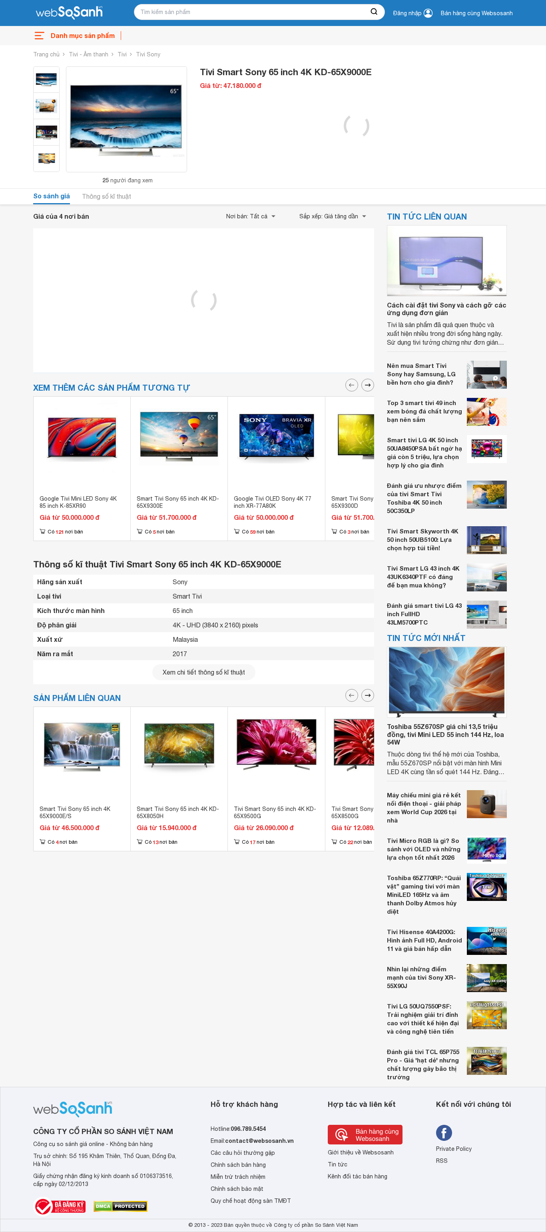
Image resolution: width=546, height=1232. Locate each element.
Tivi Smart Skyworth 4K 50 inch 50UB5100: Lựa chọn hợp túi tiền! (422, 539)
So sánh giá (51, 196)
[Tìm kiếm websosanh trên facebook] (444, 1133)
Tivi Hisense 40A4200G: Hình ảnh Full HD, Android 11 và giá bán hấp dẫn (424, 940)
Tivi (122, 54)
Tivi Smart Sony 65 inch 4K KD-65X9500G (275, 812)
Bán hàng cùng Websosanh (477, 13)
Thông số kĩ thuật (106, 196)
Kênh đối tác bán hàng (357, 1176)
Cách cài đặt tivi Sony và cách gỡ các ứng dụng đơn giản (446, 308)
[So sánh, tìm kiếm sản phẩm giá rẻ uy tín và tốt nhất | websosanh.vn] (69, 13)
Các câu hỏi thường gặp (243, 1153)
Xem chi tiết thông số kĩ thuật (204, 672)
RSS (442, 1161)
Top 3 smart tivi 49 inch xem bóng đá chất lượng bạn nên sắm (424, 411)
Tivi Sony (148, 54)
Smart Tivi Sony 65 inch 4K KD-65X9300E (178, 502)
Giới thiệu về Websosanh (361, 1152)
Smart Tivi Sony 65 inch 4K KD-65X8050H (178, 812)
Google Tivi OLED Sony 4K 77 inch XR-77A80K (272, 502)
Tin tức (337, 1164)
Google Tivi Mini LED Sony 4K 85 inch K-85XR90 (78, 502)
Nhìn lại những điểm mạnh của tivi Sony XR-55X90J (421, 977)
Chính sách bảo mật (237, 1189)
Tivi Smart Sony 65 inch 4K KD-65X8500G (372, 812)
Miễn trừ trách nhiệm (238, 1177)
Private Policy (454, 1149)
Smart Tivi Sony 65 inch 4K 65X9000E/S (75, 812)
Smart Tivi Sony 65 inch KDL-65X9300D (369, 502)
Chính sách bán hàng (238, 1165)
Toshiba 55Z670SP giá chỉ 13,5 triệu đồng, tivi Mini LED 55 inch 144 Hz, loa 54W (445, 734)
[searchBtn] (375, 12)
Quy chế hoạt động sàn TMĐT (251, 1201)
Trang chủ (46, 54)
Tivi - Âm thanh (88, 54)
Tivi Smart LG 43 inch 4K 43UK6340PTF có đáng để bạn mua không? (423, 577)
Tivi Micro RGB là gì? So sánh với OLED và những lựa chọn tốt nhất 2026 (423, 849)
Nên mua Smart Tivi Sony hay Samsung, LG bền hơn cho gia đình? (421, 374)
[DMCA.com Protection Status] (120, 1206)
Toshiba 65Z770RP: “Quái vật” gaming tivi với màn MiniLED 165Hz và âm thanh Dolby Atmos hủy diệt (424, 894)
